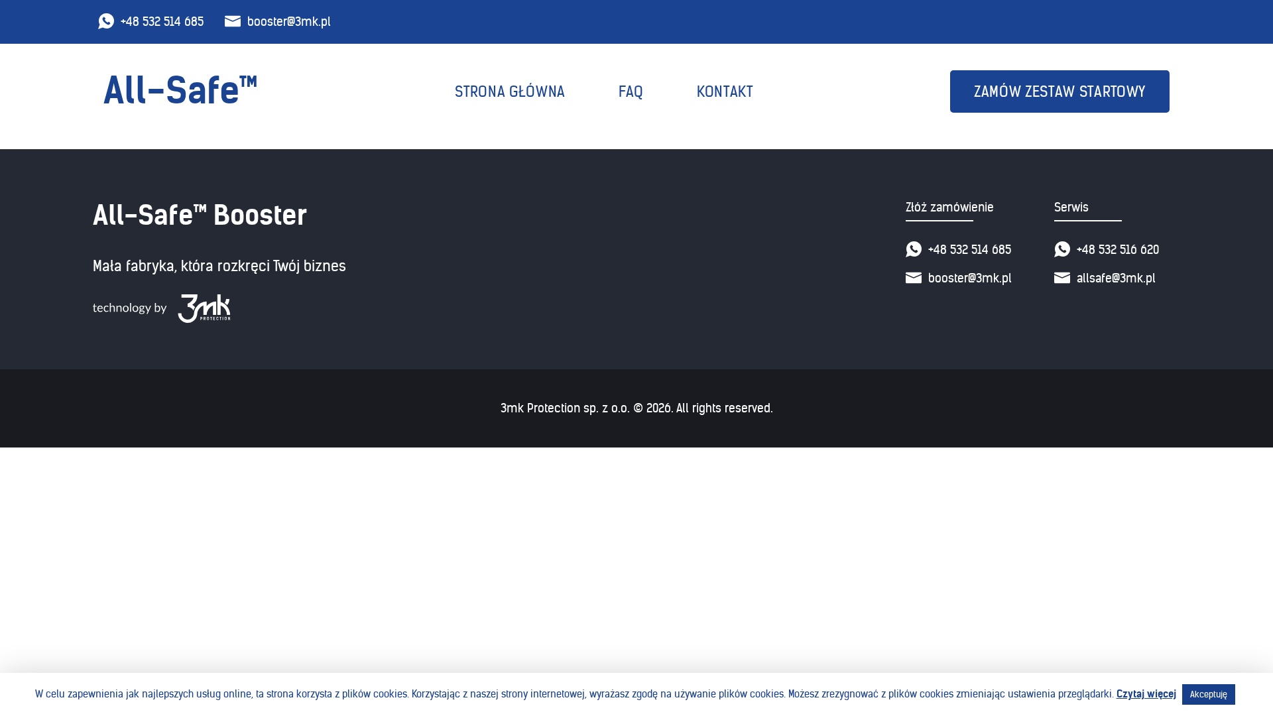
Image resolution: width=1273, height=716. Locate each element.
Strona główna (510, 92)
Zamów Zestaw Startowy (1060, 92)
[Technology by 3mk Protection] (219, 308)
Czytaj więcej (1146, 694)
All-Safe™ (180, 91)
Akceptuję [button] (1208, 694)
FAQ (631, 92)
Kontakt (725, 92)
